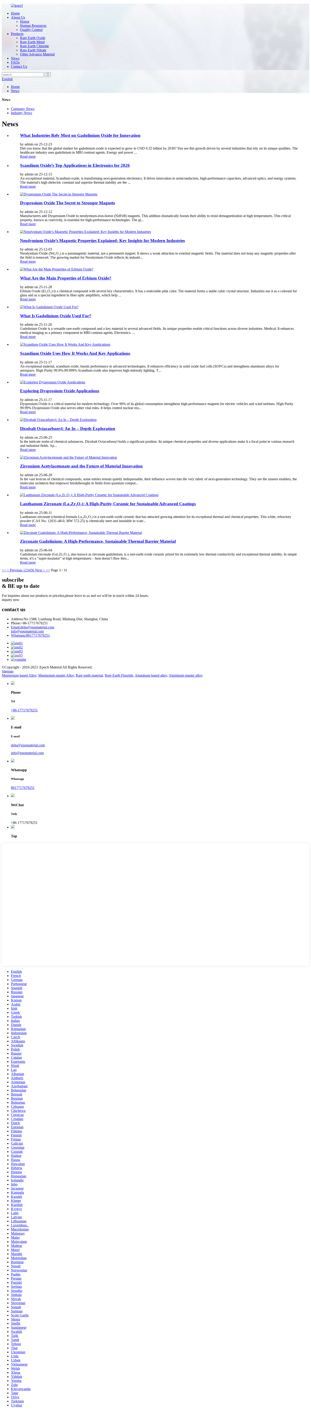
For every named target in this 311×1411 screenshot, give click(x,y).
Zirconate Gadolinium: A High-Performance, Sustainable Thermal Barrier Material (98, 541)
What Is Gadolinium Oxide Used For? (55, 315)
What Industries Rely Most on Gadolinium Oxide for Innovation (80, 135)
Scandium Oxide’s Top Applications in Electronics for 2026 (75, 165)
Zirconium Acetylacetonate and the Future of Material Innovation (81, 466)
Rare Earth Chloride (34, 46)
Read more (28, 156)
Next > (40, 570)
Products (17, 34)
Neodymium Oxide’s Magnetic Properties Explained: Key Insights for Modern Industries (102, 240)
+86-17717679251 (24, 710)
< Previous (14, 570)
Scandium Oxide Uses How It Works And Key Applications (75, 353)
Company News (22, 109)
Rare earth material (89, 675)
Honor (24, 21)
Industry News (21, 113)
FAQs (15, 62)
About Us (18, 17)
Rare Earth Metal (32, 42)
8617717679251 (30, 635)
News (15, 58)
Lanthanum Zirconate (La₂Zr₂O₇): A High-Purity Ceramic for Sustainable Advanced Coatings (108, 503)
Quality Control (31, 30)
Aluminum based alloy (151, 675)
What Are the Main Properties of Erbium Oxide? (65, 278)
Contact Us (19, 66)
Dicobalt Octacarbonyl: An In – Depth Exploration (67, 428)
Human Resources (33, 26)
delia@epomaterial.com (32, 627)
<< (4, 570)
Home (15, 13)
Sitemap (7, 671)
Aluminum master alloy (185, 675)
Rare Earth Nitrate (33, 50)
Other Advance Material (37, 54)
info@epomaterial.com (27, 631)
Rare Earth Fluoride (119, 675)
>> (48, 570)
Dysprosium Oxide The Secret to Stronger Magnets (67, 202)
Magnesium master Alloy (56, 675)
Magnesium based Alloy (19, 675)
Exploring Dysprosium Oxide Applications (59, 390)
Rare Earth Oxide (32, 38)
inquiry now (10, 600)
